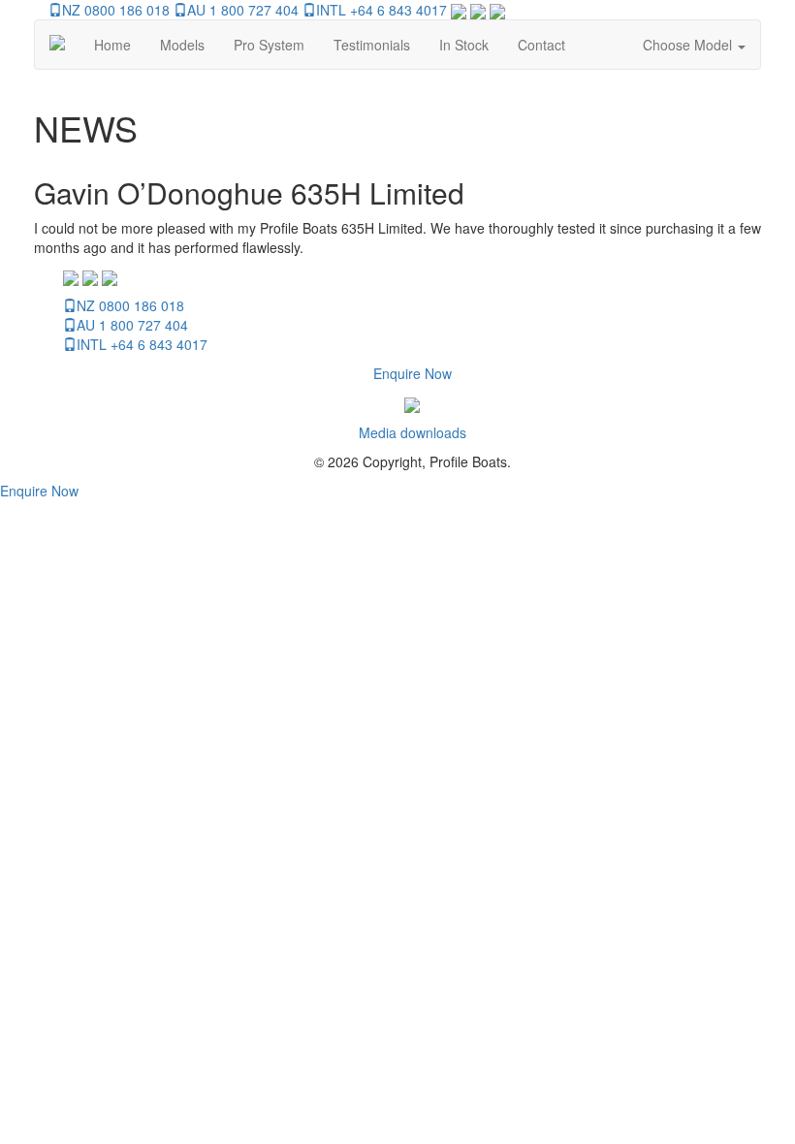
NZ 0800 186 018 (116, 9)
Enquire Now (412, 373)
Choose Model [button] (689, 44)
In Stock (464, 44)
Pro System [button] (269, 44)
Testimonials (372, 44)
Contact (541, 44)
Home (112, 44)
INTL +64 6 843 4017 (381, 9)
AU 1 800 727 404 (243, 9)
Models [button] (182, 44)
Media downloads (412, 432)
